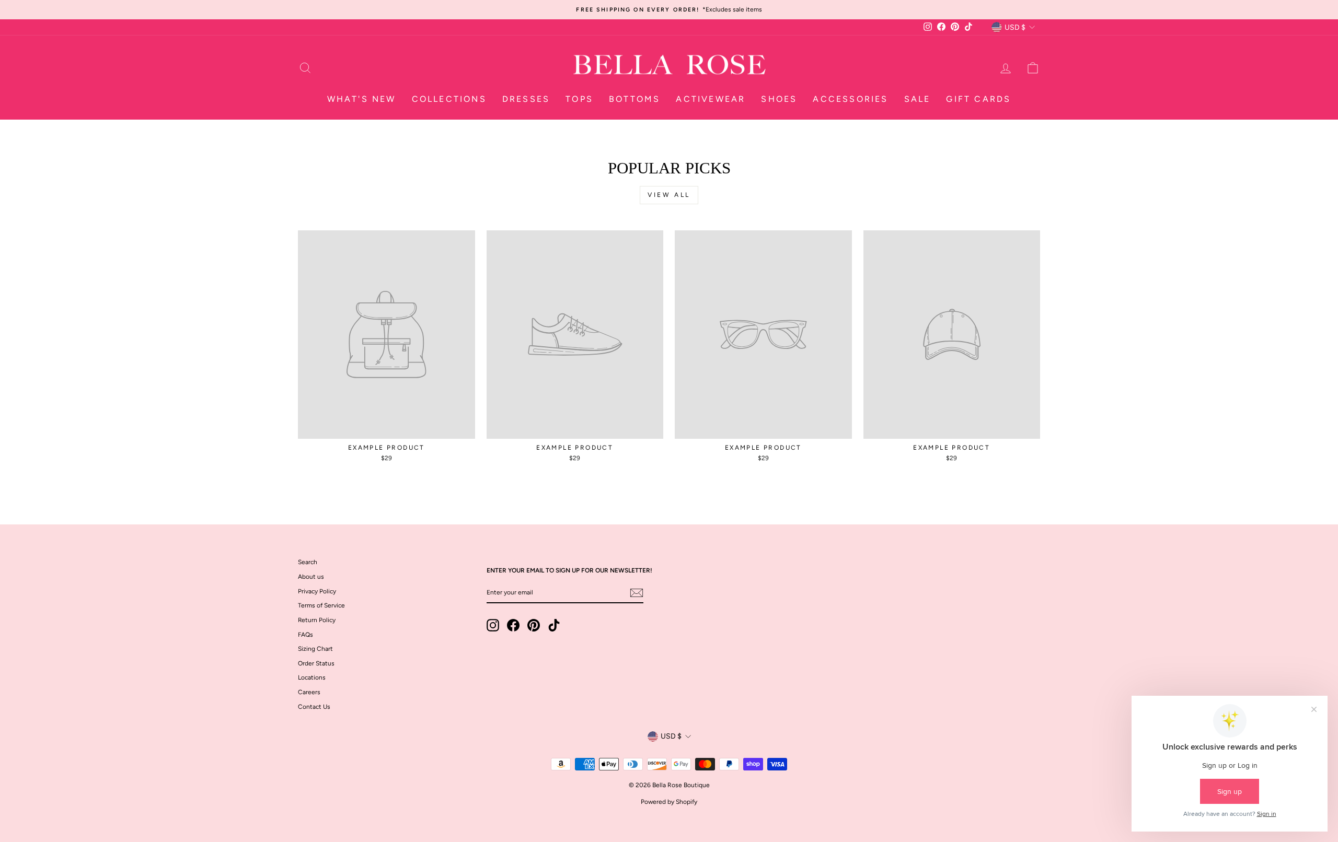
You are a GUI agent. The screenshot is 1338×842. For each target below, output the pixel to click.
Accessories (850, 99)
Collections (449, 99)
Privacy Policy (317, 591)
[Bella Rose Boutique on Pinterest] (533, 625)
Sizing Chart (315, 648)
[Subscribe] (636, 593)
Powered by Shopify (669, 801)
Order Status (316, 663)
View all (669, 194)
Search (307, 562)
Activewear (710, 99)
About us (311, 576)
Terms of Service (321, 605)
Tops (579, 99)
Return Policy (317, 620)
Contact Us (314, 706)
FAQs (305, 634)
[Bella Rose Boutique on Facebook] (513, 625)
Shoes (779, 99)
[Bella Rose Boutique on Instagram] (493, 625)
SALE (917, 99)
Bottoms (634, 99)
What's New (361, 99)
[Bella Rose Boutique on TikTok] (554, 625)
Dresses (526, 99)
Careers (309, 692)
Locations (312, 677)
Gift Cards (978, 99)
